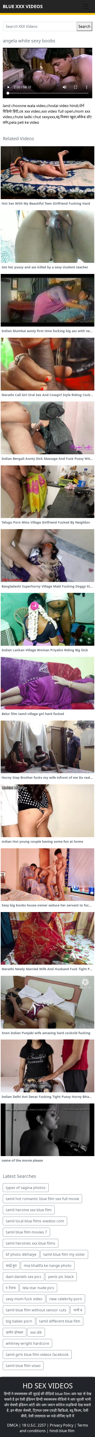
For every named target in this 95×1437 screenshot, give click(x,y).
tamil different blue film (59, 1321)
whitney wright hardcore (27, 1343)
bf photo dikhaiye (21, 1254)
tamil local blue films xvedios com (35, 1221)
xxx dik (36, 1332)
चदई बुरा (11, 1265)
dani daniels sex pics (23, 1276)
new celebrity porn (65, 1298)
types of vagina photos (26, 1187)
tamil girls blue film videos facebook (37, 1354)
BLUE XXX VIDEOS (23, 6)
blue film (62, 1393)
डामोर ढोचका (14, 1332)
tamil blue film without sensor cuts (36, 1310)
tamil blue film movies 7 (26, 1232)
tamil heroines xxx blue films (30, 1243)
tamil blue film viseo (23, 1365)
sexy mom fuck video (24, 1298)
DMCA (12, 1425)
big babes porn (19, 1321)
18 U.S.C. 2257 (34, 1425)
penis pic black (61, 1276)
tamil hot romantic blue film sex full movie (42, 1198)
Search (84, 26)
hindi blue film (62, 1430)
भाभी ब (77, 1310)
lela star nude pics (38, 1287)
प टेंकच (11, 1287)
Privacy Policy (61, 1425)
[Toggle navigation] (85, 6)
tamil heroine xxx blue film (29, 1209)
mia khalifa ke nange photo (47, 1265)
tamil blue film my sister (64, 1254)
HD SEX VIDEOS (48, 1385)
